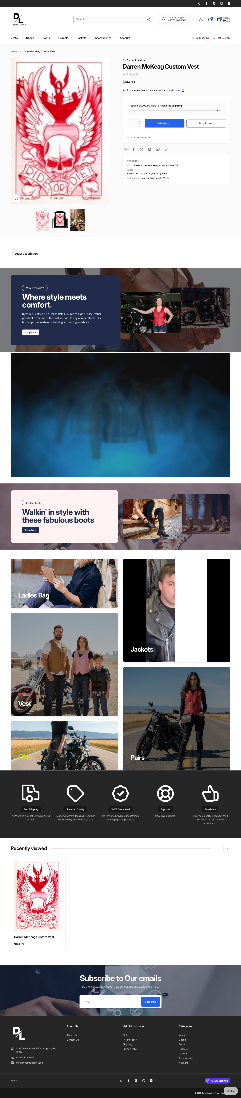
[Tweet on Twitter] (141, 149)
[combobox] (114, 19)
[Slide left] (218, 848)
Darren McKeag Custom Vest (34, 937)
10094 (130, 173)
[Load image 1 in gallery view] (42, 220)
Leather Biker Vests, (152, 178)
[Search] (149, 20)
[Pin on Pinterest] (149, 149)
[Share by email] (158, 149)
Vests (166, 178)
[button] (223, 19)
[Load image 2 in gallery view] (60, 220)
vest (164, 173)
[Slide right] (226, 848)
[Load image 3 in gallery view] (77, 220)
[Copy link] (166, 149)
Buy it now (206, 123)
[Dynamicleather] (19, 1040)
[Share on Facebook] (133, 149)
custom (139, 173)
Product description (24, 253)
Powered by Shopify (222, 1093)
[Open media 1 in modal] (60, 131)
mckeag (156, 173)
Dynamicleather (134, 60)
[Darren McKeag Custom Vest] (38, 924)
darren (147, 173)
